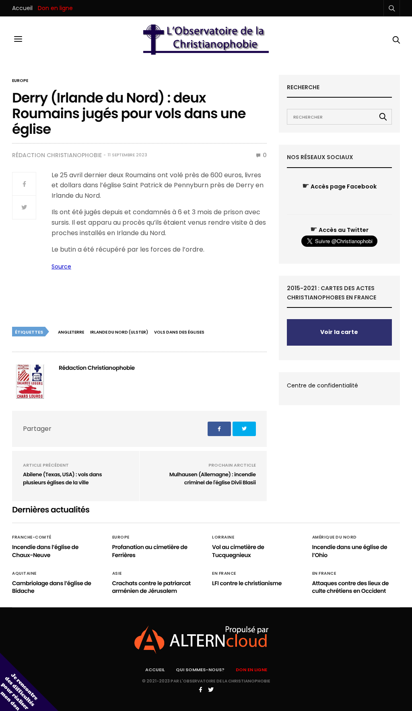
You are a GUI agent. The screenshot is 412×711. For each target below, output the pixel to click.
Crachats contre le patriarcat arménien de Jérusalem (151, 587)
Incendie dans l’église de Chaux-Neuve (45, 551)
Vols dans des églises (179, 332)
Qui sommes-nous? (200, 669)
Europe (20, 81)
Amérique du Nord (334, 537)
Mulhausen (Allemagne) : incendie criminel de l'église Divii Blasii (212, 478)
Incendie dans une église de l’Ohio (349, 551)
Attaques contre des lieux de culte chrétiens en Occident (350, 587)
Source (61, 266)
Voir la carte (339, 332)
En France (224, 574)
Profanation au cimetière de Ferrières (149, 551)
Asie (117, 574)
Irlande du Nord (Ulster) (119, 332)
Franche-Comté (32, 537)
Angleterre (71, 332)
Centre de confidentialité (322, 385)
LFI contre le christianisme (247, 583)
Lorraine (223, 537)
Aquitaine (24, 574)
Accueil (22, 8)
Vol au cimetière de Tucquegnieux (238, 551)
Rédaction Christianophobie (57, 155)
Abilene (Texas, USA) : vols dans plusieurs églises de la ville (62, 478)
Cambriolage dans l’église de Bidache (51, 587)
